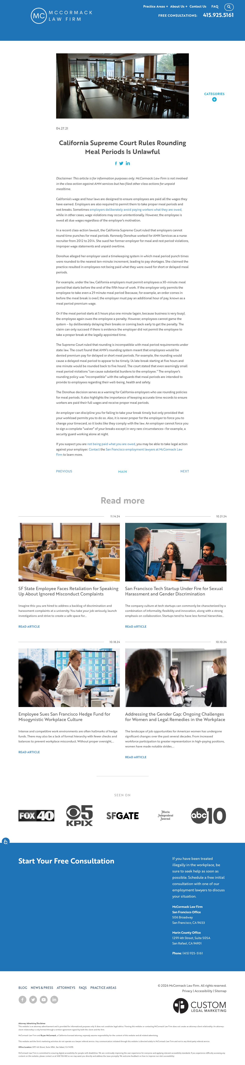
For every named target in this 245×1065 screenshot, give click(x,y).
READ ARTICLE (29, 752)
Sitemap (221, 991)
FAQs (83, 987)
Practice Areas (103, 987)
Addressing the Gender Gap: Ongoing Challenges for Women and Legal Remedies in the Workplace (175, 716)
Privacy (187, 991)
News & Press (42, 987)
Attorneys (66, 987)
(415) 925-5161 (193, 953)
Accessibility (203, 991)
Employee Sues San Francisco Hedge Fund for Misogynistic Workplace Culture (64, 716)
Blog (22, 987)
